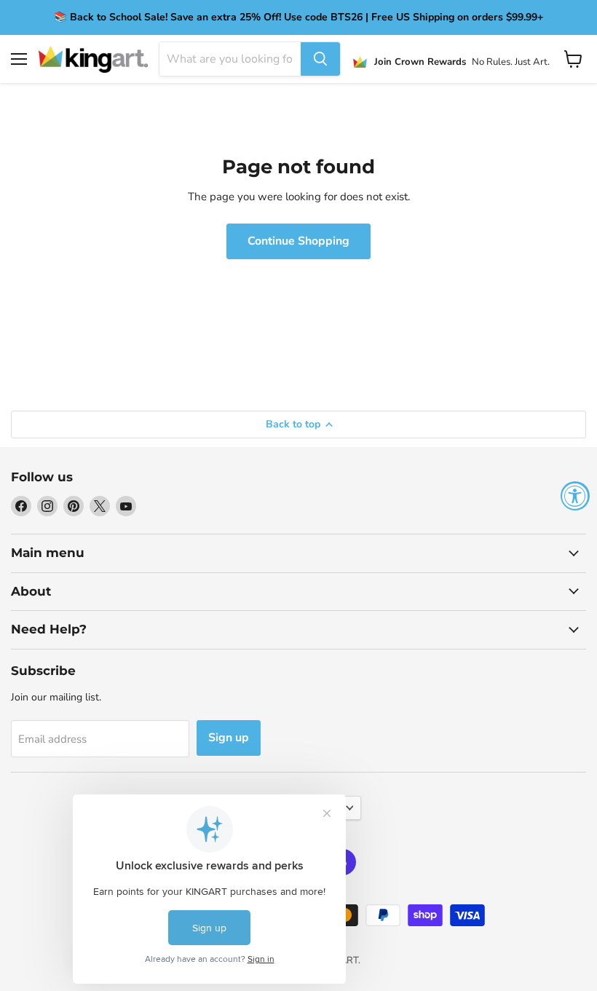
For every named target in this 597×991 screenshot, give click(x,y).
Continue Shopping (298, 241)
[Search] (320, 59)
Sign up (228, 738)
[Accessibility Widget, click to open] (575, 495)
